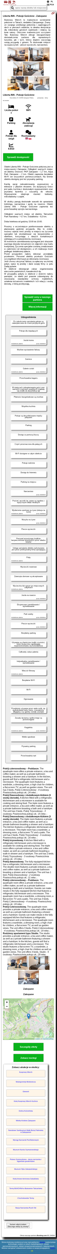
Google (42, 1242)
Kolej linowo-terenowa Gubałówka (26, 1179)
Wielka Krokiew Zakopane (26, 1121)
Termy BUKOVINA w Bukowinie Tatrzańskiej (25, 1188)
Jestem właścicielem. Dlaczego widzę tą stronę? (18, 1225)
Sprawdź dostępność (18, 157)
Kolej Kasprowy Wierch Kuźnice (26, 1101)
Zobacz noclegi (28, 1058)
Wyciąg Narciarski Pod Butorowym (26, 1140)
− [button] (7, 1006)
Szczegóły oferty (28, 1047)
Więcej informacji (37, 307)
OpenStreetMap (48, 1039)
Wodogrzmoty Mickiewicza (26, 1082)
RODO (52, 1248)
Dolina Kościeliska (26, 1111)
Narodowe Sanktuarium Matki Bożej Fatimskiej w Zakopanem (25, 1131)
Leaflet (37, 1039)
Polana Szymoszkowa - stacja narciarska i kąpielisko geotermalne (26, 1160)
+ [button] (7, 1002)
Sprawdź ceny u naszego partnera (37, 298)
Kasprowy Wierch (25, 1072)
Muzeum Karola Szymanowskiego (26, 1150)
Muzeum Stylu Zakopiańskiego (25, 1169)
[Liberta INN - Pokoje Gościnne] (17, 54)
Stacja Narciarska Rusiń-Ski (25, 1208)
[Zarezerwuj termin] (53, 13)
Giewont (26, 1092)
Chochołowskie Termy (25, 1198)
